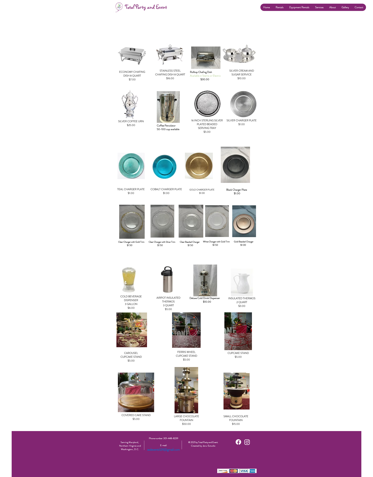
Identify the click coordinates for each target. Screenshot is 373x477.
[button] (279, 7)
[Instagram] (247, 442)
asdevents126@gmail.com (163, 449)
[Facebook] (238, 442)
